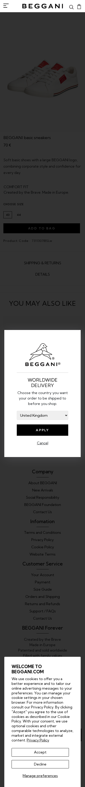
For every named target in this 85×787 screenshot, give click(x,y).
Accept (40, 752)
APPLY (42, 430)
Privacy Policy (38, 740)
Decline (40, 764)
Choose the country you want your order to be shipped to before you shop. (42, 398)
